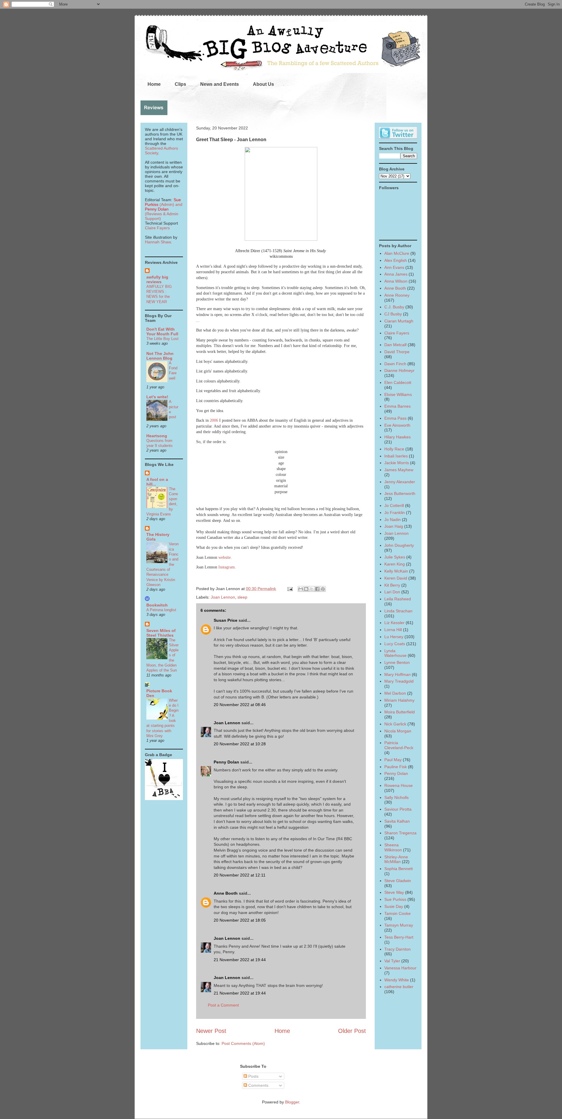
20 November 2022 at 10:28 (240, 744)
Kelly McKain (396, 571)
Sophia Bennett (398, 868)
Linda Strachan (398, 611)
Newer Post (211, 1031)
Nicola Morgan (397, 731)
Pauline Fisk (395, 766)
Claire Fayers (157, 227)
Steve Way (394, 892)
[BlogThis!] (306, 589)
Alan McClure (396, 253)
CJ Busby (393, 314)
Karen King (394, 564)
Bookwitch (157, 605)
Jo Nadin (392, 519)
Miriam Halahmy (399, 700)
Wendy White (396, 980)
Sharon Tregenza (400, 833)
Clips (180, 84)
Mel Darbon (395, 693)
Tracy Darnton (397, 949)
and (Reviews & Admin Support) (163, 211)
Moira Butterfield (399, 712)
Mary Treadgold (399, 681)
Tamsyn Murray (398, 925)
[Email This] (301, 589)
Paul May (393, 759)
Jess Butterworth (399, 493)
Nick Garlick (395, 724)
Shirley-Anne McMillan (396, 859)
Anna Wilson (395, 281)
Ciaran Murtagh (398, 321)
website (224, 557)
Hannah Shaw (158, 242)
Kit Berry (392, 585)
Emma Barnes (397, 406)
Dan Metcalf (395, 344)
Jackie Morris (396, 462)
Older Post (352, 1031)
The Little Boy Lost (162, 338)
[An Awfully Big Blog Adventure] (164, 798)
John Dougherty (399, 545)
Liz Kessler (394, 622)
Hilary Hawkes (397, 437)
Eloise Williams (398, 394)
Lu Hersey (393, 636)
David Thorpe (396, 351)
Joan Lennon (223, 597)
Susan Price (225, 620)
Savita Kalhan (397, 821)
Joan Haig (393, 526)
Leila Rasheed (397, 599)
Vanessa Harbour (400, 968)
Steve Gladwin (397, 880)
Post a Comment (223, 1005)
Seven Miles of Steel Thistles (161, 633)
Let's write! (157, 396)
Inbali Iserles (396, 456)
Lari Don (392, 592)
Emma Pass (395, 418)
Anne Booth (226, 893)
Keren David (395, 578)
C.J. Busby (394, 307)
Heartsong (156, 435)
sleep (242, 597)
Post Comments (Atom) (243, 1043)
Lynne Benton (397, 662)
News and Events (219, 84)
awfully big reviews (157, 279)
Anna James (395, 274)
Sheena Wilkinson (393, 847)
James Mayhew (398, 469)
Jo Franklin (394, 512)
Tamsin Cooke (397, 913)
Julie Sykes (394, 557)
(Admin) (163, 202)
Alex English (395, 260)
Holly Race (394, 449)
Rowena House (398, 785)
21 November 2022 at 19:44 (240, 959)
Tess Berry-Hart (398, 937)
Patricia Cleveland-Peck (398, 745)
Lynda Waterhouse (395, 653)
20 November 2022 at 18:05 (240, 920)
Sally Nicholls (396, 797)
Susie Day (393, 906)
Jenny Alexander (399, 481)
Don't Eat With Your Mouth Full (162, 331)
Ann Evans (394, 267)
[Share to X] (312, 589)
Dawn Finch (395, 363)
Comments (257, 1085)
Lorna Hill (393, 629)
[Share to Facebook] (317, 589)
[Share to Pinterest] (323, 589)
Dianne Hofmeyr (399, 370)
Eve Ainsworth (397, 425)
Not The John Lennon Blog (160, 356)
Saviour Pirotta (398, 809)
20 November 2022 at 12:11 (239, 875)
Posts (252, 1076)
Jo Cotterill (394, 505)
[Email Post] (289, 588)
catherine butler (398, 986)
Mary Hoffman (397, 674)
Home (154, 84)
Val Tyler (392, 961)
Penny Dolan (226, 762)
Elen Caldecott (397, 382)
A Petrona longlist (161, 610)
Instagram (226, 567)
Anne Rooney (396, 295)
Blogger (292, 1102)
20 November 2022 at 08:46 (240, 704)
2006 (214, 420)
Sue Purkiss (395, 899)
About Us (263, 84)
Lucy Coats (394, 643)
